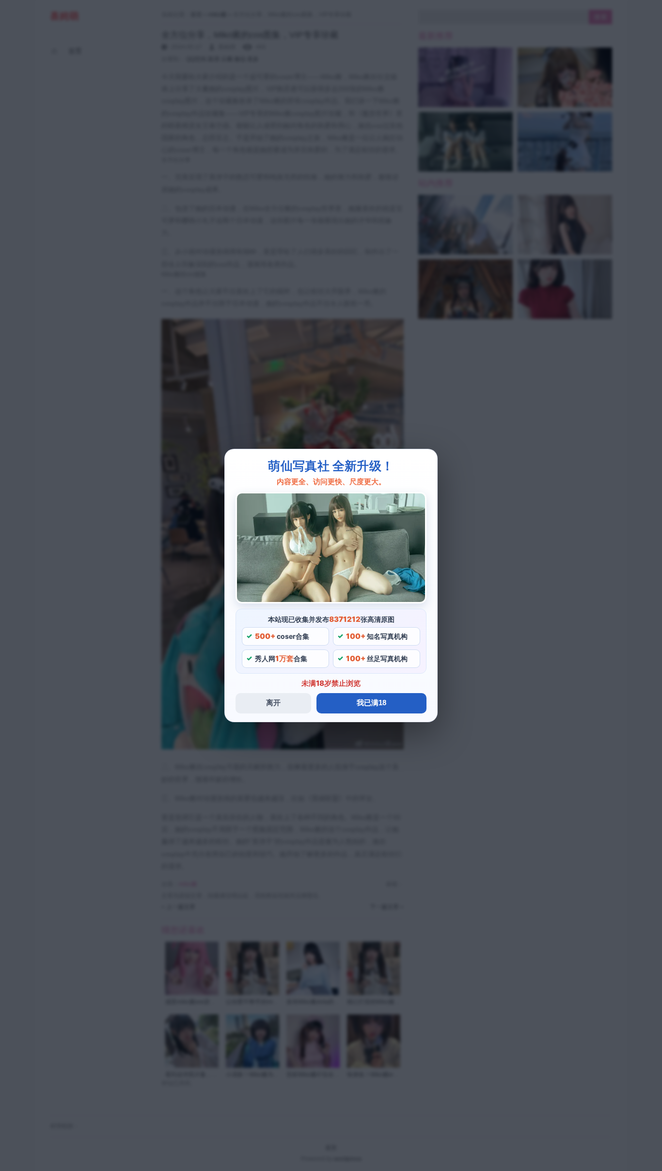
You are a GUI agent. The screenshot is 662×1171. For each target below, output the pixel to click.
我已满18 (371, 702)
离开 (273, 702)
